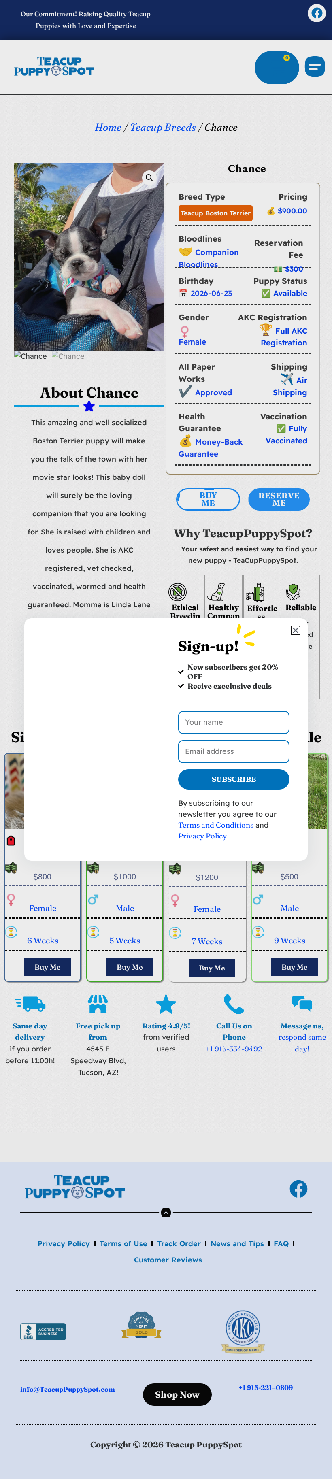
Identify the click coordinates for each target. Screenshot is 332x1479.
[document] (166, 739)
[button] (296, 630)
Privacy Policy (202, 836)
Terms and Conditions (215, 825)
